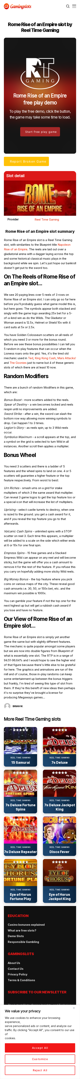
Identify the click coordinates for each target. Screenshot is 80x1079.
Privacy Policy (17, 974)
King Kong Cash (45, 358)
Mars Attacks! (66, 358)
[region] (40, 1042)
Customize (40, 1059)
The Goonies (18, 363)
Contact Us (15, 968)
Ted (30, 358)
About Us (14, 963)
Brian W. (18, 706)
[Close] (75, 1009)
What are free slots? (22, 930)
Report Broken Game (28, 161)
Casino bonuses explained (26, 924)
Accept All (40, 1047)
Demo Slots (16, 936)
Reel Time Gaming (47, 219)
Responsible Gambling (23, 941)
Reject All (40, 1070)
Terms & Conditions (21, 980)
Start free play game (41, 131)
